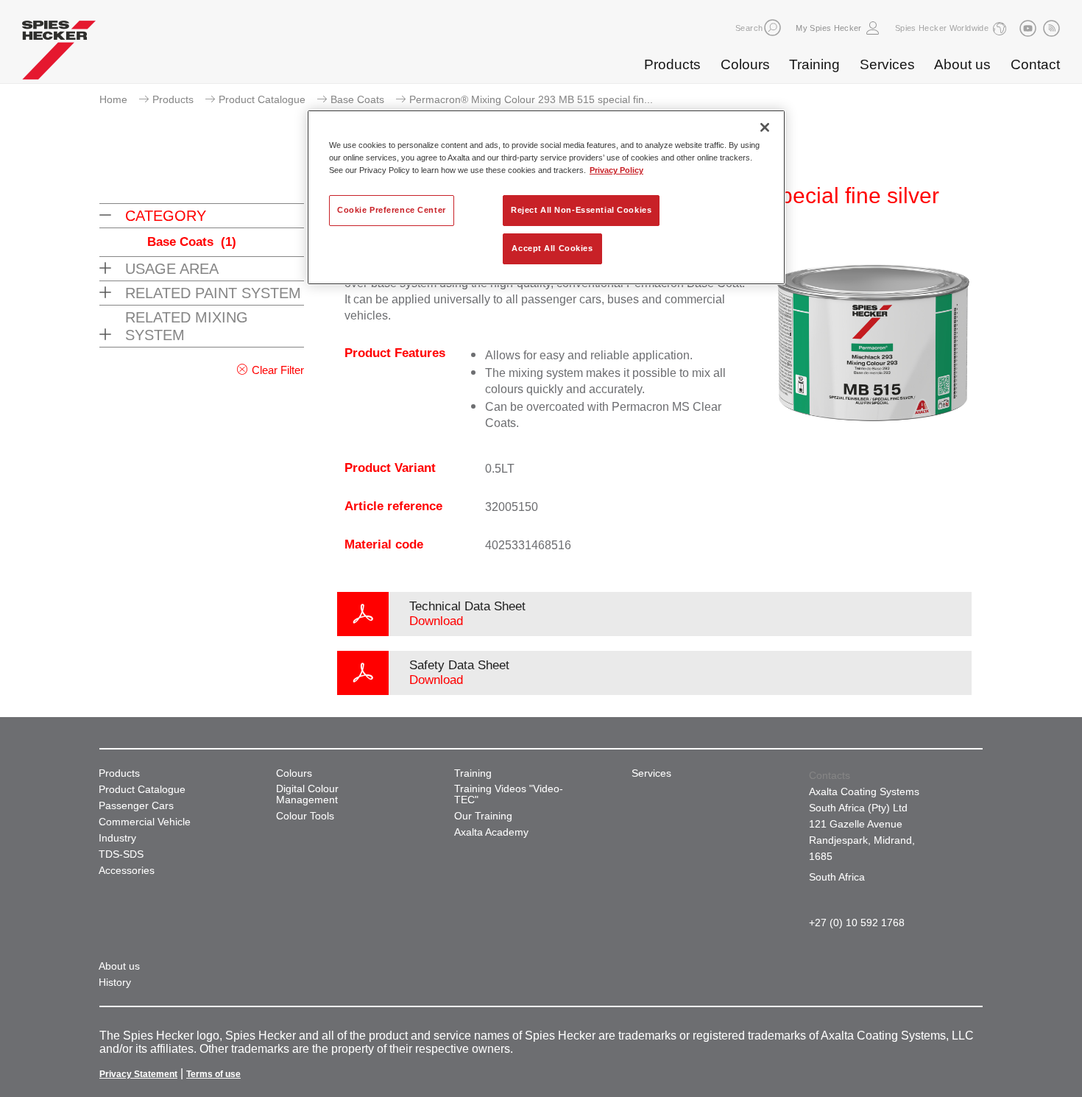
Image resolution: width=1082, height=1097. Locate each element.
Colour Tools (305, 816)
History (115, 982)
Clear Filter (278, 370)
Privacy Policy (616, 170)
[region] (546, 197)
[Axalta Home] (59, 53)
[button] (772, 27)
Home (113, 99)
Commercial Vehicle (145, 822)
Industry (117, 838)
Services (887, 64)
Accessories (127, 870)
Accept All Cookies (552, 248)
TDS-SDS (121, 854)
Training (814, 64)
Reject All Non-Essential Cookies (581, 209)
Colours (745, 64)
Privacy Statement (138, 1074)
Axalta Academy (491, 832)
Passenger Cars (136, 805)
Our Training (483, 816)
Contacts (829, 775)
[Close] (765, 127)
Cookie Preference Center (391, 209)
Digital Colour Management (307, 794)
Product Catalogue (262, 99)
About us (962, 64)
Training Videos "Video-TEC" (508, 794)
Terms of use (213, 1074)
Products (672, 64)
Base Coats (357, 99)
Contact (1035, 64)
